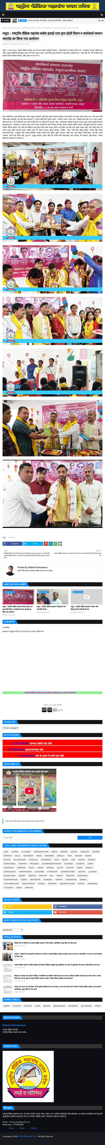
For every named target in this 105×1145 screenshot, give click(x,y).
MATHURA (12, 28)
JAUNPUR (70, 868)
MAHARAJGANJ (9, 876)
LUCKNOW (92, 872)
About (22, 1128)
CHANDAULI (33, 860)
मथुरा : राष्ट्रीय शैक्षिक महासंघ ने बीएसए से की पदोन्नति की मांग (51, 608)
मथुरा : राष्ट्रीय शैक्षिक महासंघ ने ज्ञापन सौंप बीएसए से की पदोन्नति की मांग (84, 608)
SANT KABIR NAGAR (11, 884)
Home (11, 1128)
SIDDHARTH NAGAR (67, 884)
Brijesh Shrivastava (11, 44)
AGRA (6, 852)
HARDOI (40, 868)
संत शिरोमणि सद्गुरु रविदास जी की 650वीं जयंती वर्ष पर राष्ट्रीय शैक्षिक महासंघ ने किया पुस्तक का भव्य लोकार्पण (61, 21)
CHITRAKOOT (46, 860)
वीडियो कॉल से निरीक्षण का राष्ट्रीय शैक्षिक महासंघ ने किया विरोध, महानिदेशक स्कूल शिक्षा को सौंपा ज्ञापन (45, 943)
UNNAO (19, 888)
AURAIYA (74, 852)
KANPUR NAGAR (25, 872)
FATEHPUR (23, 864)
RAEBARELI (48, 880)
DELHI (56, 860)
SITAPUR (81, 884)
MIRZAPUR (70, 876)
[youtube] (77, 912)
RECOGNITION (86, 1006)
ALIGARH (14, 852)
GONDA (90, 864)
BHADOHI (78, 856)
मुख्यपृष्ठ (5, 28)
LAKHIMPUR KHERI (67, 872)
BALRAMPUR (28, 856)
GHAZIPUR (80, 864)
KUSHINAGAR (52, 872)
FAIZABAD (91, 860)
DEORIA (65, 860)
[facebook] (77, 906)
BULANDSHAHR (20, 860)
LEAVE (37, 1006)
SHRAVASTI (52, 884)
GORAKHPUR (9, 868)
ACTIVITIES (17, 1006)
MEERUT (60, 876)
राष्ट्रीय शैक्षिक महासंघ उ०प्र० (28, 1136)
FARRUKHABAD (9, 864)
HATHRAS (50, 868)
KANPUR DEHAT (10, 872)
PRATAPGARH (35, 880)
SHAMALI (41, 884)
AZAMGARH (84, 852)
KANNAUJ (89, 868)
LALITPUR (81, 872)
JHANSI (79, 868)
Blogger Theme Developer (42, 1141)
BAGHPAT (95, 852)
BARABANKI (49, 856)
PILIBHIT (24, 880)
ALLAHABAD (26, 852)
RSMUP (98, 1006)
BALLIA (17, 856)
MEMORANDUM (59, 1006)
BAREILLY (60, 856)
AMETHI (54, 852)
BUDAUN (7, 860)
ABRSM (6, 1006)
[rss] (27, 906)
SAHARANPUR (71, 880)
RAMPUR (59, 880)
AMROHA (64, 852)
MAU (51, 876)
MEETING (46, 1006)
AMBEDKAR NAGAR (41, 852)
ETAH (73, 860)
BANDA (39, 856)
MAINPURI (32, 876)
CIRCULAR (28, 1006)
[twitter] (27, 912)
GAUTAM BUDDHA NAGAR (51, 864)
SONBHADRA (92, 884)
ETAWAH (81, 860)
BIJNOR (88, 856)
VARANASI (29, 888)
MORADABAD (83, 876)
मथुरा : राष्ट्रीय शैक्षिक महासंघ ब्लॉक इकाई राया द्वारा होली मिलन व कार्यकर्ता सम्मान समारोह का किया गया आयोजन (17, 609)
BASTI (70, 856)
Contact (34, 1128)
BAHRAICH (8, 856)
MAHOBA (22, 876)
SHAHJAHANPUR (28, 884)
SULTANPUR (8, 888)
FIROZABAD (34, 864)
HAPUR (31, 868)
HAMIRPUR (21, 868)
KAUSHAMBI (39, 872)
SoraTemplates (16, 1141)
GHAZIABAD (68, 864)
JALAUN (60, 868)
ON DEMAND (73, 1006)
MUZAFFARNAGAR (11, 880)
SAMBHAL (83, 880)
